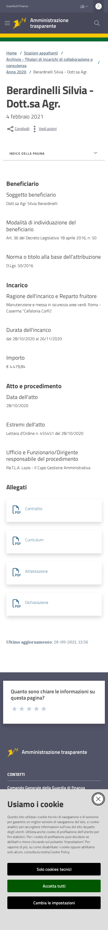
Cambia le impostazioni (54, 903)
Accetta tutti (54, 886)
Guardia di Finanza (17, 6)
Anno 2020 (16, 72)
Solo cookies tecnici (54, 869)
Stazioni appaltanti (41, 53)
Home (11, 53)
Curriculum (34, 540)
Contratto (33, 508)
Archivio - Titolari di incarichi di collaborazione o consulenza (49, 62)
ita (82, 6)
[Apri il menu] (7, 23)
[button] (97, 23)
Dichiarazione (36, 602)
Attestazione (36, 571)
